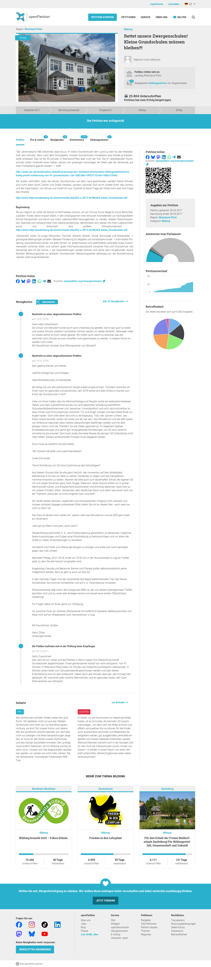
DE (190, 4)
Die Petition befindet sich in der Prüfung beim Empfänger (63, 646)
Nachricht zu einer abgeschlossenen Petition (56, 314)
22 (132, 81)
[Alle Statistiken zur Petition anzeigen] (170, 334)
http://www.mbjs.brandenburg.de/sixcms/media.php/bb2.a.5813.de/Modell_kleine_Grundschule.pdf (71, 197)
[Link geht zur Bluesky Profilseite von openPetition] (32, 933)
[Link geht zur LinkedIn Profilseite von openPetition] (57, 924)
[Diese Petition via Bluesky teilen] (23, 281)
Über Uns (161, 17)
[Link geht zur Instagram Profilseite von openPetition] (32, 924)
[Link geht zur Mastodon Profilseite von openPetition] (19, 933)
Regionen (146, 934)
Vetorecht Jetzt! (119, 938)
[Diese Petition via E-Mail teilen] (49, 281)
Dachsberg (167, 789)
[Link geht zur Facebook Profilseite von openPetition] (19, 924)
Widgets (115, 923)
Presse (84, 930)
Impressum (177, 930)
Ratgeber (146, 920)
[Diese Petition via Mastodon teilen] (29, 281)
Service (145, 17)
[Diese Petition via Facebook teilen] (18, 281)
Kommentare (77, 138)
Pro (19, 711)
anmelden (173, 4)
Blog (83, 927)
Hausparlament (119, 930)
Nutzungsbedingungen (183, 923)
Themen (145, 930)
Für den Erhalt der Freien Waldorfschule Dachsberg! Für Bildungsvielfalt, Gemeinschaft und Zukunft (167, 841)
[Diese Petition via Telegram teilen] (44, 281)
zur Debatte (118, 702)
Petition (20, 139)
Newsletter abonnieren (35, 949)
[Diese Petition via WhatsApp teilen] (39, 281)
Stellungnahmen (157, 83)
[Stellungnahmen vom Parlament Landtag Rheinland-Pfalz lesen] (170, 250)
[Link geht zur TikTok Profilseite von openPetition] (45, 924)
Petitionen (128, 17)
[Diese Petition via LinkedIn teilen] (34, 281)
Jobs (83, 923)
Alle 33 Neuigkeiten (114, 301)
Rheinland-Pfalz (33, 29)
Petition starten (102, 17)
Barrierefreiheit (179, 934)
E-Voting (115, 934)
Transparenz (178, 920)
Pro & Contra (37, 138)
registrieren (156, 4)
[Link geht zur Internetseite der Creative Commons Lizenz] (18, 963)
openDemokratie (120, 927)
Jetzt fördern (105, 900)
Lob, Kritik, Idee (89, 934)
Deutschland (105, 789)
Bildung (128, 29)
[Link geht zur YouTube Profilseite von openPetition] (45, 933)
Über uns (86, 920)
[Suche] (193, 17)
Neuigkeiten (57, 138)
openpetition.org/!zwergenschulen (83, 281)
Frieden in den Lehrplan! (105, 838)
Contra (84, 711)
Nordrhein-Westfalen (43, 789)
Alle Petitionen (149, 923)
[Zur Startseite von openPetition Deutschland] (33, 17)
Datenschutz (178, 927)
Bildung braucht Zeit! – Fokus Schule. (43, 838)
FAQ (113, 920)
